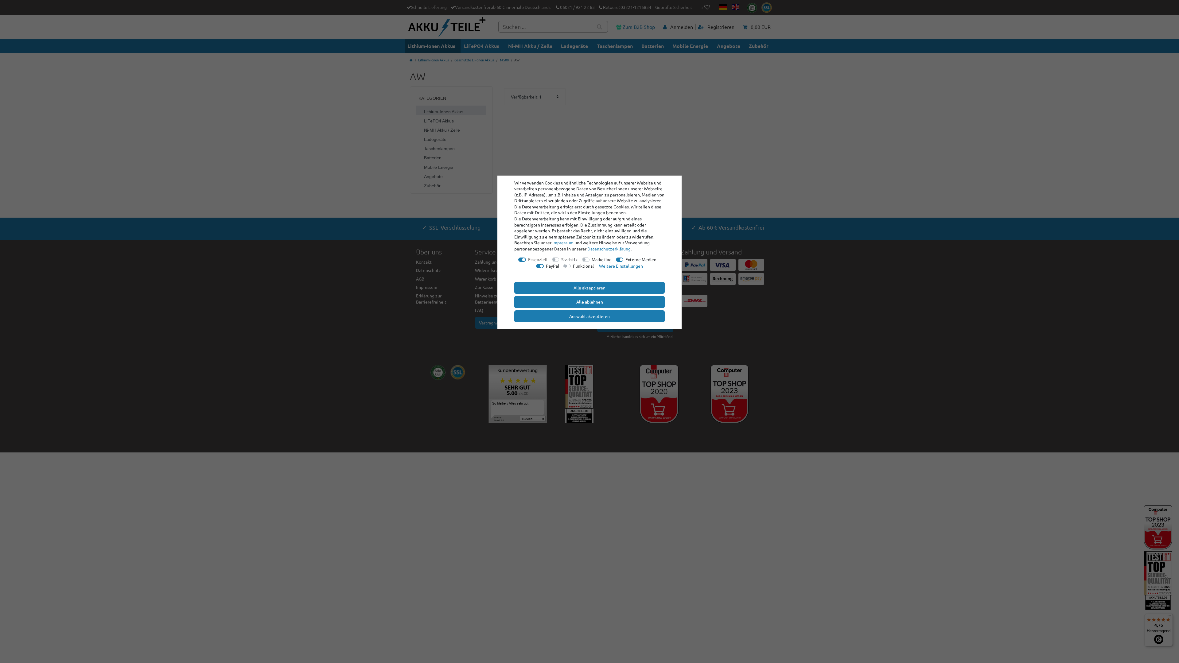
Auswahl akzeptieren (589, 316)
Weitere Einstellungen (621, 266)
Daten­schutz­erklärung (609, 248)
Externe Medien (640, 259)
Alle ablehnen (589, 301)
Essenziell (537, 259)
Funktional (583, 266)
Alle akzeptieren (589, 287)
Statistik (569, 259)
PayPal (552, 266)
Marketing (602, 259)
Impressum (563, 242)
